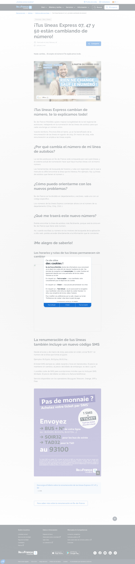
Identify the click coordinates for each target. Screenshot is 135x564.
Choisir (67, 305)
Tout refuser (52, 305)
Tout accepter (83, 305)
